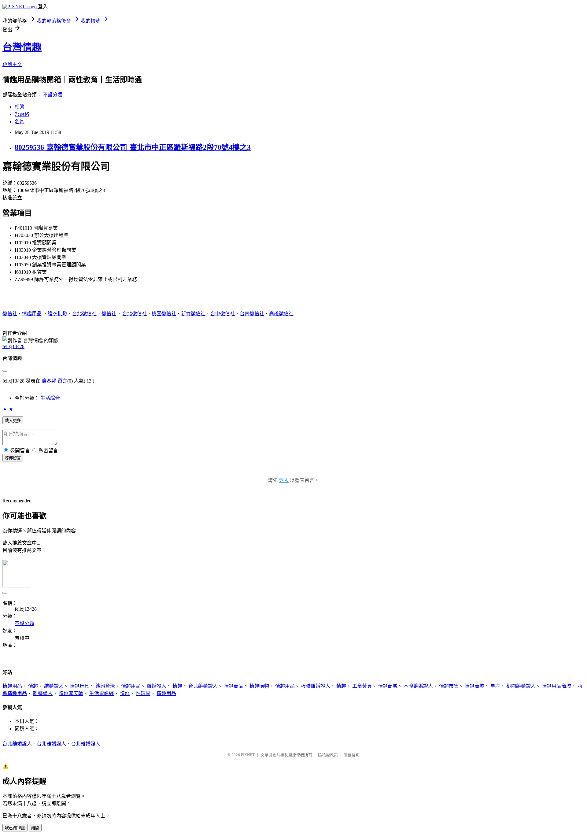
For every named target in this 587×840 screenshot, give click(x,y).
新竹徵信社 (193, 313)
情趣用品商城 (556, 686)
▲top (7, 408)
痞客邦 (49, 380)
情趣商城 (387, 686)
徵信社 (9, 313)
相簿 (19, 106)
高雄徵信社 (281, 313)
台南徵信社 (252, 313)
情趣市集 (449, 686)
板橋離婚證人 (315, 686)
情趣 (33, 686)
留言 (62, 380)
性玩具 (143, 693)
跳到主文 (12, 64)
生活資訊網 (101, 693)
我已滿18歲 (15, 828)
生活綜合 (50, 398)
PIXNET (248, 755)
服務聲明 (352, 755)
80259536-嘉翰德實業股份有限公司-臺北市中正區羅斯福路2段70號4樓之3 (133, 147)
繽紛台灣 (105, 686)
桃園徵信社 (164, 313)
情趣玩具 (79, 686)
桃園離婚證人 (521, 686)
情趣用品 (32, 313)
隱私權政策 (328, 755)
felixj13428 (13, 346)
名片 (19, 121)
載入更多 (13, 420)
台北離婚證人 (203, 686)
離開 (35, 828)
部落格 (22, 114)
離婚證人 (156, 686)
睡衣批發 (57, 313)
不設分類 (52, 94)
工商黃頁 (362, 686)
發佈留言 (13, 458)
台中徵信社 (222, 313)
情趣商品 (233, 686)
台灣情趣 (22, 47)
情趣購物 (259, 686)
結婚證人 (54, 686)
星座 (495, 686)
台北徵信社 (84, 313)
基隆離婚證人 (418, 686)
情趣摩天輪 (71, 693)
